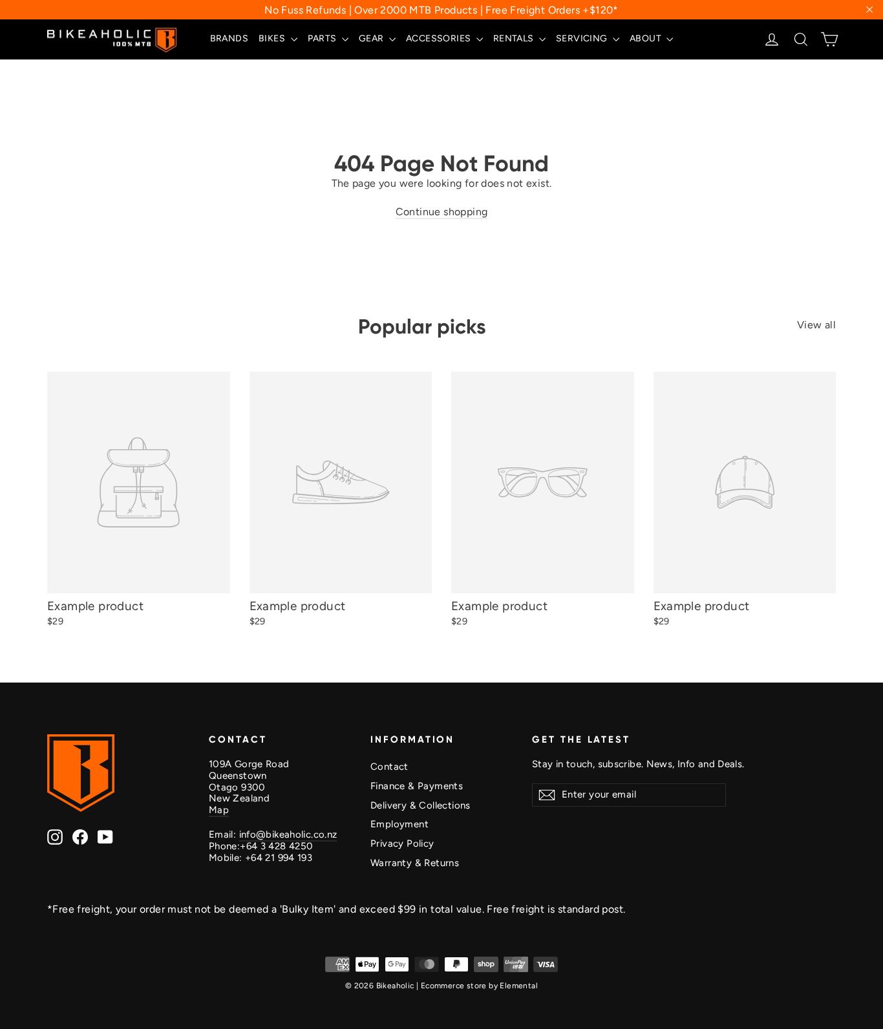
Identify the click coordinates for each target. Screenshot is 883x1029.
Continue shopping (442, 212)
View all (816, 325)
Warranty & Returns (414, 863)
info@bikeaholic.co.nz (288, 834)
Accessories (439, 38)
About (646, 38)
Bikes (273, 38)
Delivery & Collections (420, 805)
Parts (323, 38)
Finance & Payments (416, 786)
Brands (229, 38)
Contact (389, 766)
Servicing (583, 38)
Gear (372, 38)
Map (219, 810)
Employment (399, 824)
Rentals (514, 38)
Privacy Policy (402, 843)
